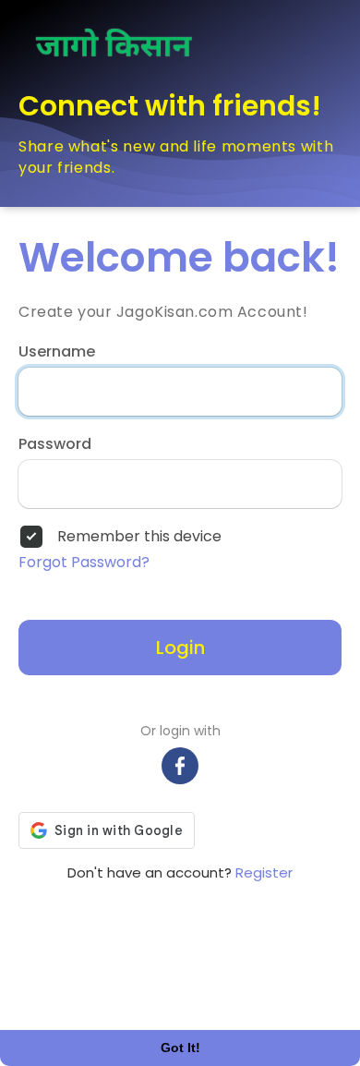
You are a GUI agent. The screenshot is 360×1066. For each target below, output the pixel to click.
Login (180, 647)
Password (54, 444)
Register (264, 872)
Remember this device (139, 537)
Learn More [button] (69, 992)
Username (56, 352)
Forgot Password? (84, 562)
